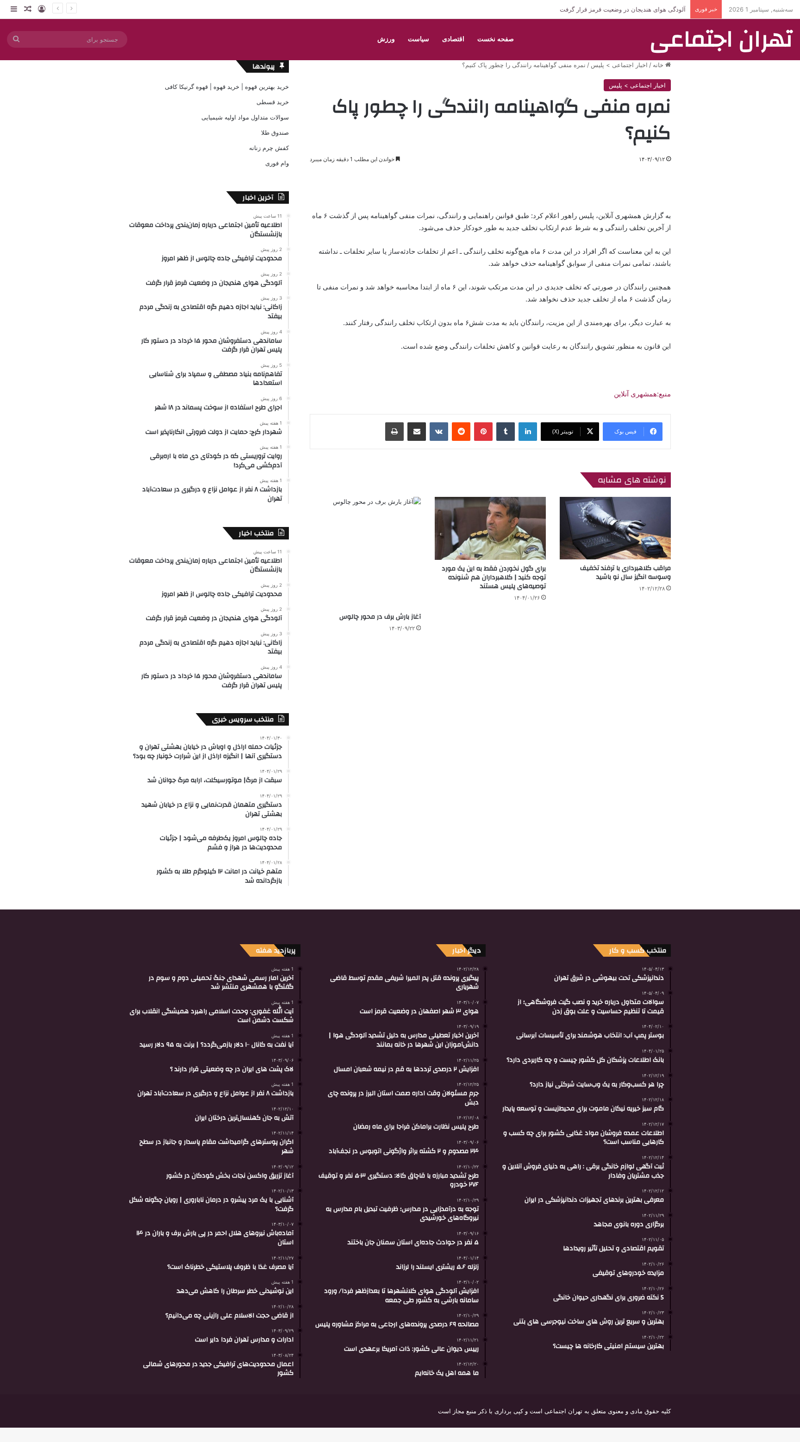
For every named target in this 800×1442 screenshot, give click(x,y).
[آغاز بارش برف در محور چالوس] (365, 552)
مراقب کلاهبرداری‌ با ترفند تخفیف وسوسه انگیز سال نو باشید (625, 572)
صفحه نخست (495, 39)
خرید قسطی (272, 102)
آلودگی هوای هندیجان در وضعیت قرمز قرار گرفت (623, 9)
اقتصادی (453, 39)
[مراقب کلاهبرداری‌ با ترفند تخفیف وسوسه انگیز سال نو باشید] (615, 528)
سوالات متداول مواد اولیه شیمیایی (245, 117)
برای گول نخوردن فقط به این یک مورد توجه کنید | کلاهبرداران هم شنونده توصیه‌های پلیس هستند (494, 577)
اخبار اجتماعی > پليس (619, 65)
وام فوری (277, 163)
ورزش (386, 39)
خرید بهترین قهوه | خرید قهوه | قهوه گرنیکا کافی (227, 86)
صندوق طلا (275, 132)
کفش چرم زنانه (269, 147)
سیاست (418, 39)
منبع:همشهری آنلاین (642, 393)
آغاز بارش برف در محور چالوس (380, 617)
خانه (659, 65)
